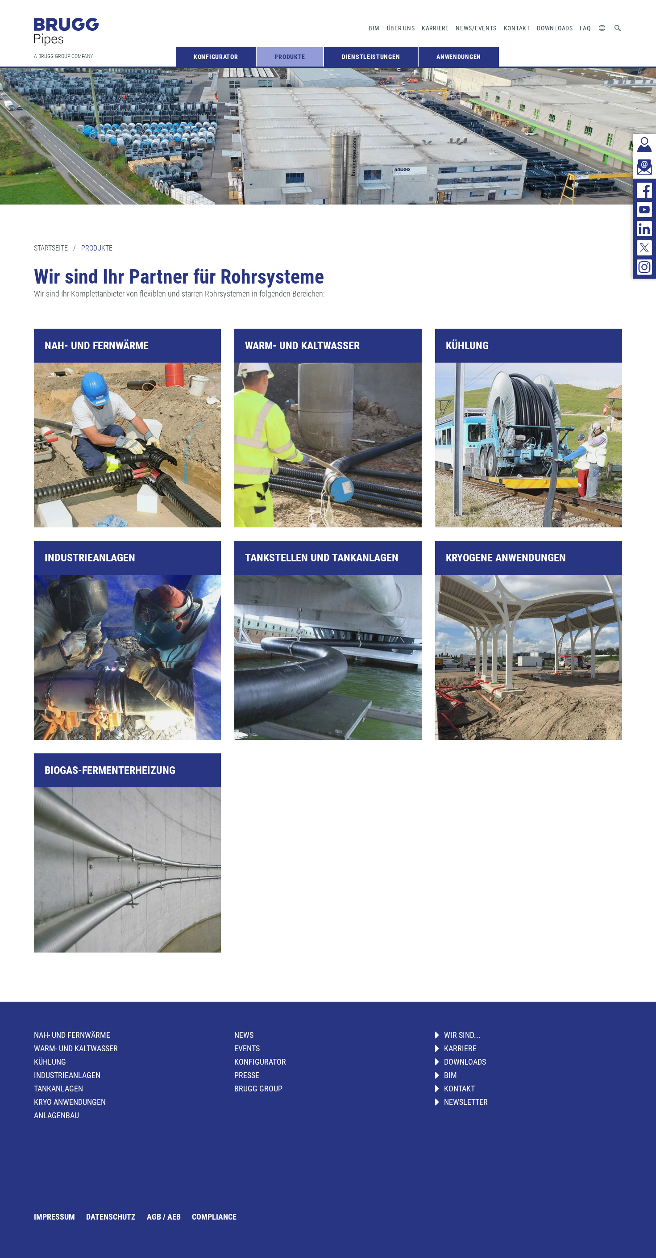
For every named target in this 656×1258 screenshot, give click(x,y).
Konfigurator (216, 57)
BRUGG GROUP (258, 1088)
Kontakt (517, 28)
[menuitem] (216, 57)
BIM (374, 28)
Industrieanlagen (67, 1075)
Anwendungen (458, 57)
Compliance (214, 1216)
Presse (246, 1075)
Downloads (555, 28)
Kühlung (50, 1061)
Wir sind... (462, 1035)
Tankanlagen (58, 1088)
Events (247, 1048)
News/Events (476, 28)
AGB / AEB (164, 1216)
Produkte (289, 57)
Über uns (401, 28)
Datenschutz (111, 1216)
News (243, 1035)
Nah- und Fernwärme (72, 1035)
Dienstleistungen (371, 57)
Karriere (435, 28)
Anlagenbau (56, 1115)
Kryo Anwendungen (70, 1102)
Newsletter (466, 1102)
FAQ (585, 28)
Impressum (54, 1216)
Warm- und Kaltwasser (76, 1048)
